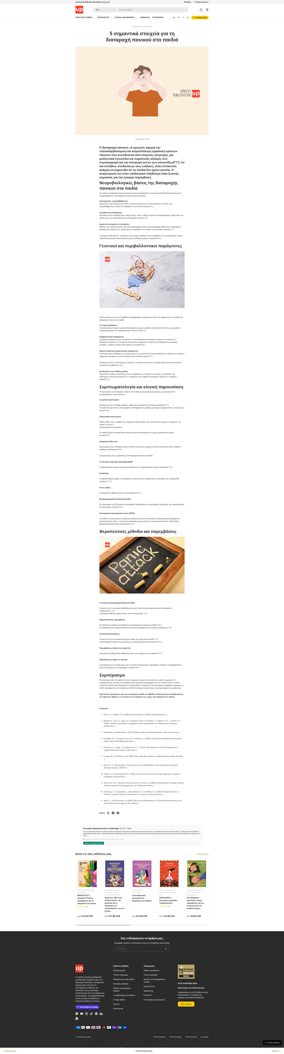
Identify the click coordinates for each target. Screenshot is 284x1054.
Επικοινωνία (118, 1008)
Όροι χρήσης (205, 1037)
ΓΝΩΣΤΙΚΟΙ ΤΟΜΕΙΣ (83, 17)
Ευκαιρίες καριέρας (120, 983)
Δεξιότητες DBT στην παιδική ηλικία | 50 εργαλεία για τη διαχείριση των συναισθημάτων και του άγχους (114, 904)
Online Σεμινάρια (150, 975)
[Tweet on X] (108, 813)
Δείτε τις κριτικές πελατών (94, 843)
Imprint (116, 1004)
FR (179, 18)
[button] (207, 9)
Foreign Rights (119, 999)
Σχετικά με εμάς (119, 970)
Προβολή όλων (203, 854)
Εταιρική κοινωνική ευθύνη (123, 979)
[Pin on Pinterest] (117, 813)
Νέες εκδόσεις (186, 1004)
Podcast (187, 2)
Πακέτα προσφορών (152, 970)
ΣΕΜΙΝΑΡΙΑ (145, 17)
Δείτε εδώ (106, 2)
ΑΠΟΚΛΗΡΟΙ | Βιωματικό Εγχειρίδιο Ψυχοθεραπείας (168, 900)
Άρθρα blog (148, 991)
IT (183, 18)
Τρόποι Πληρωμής (120, 975)
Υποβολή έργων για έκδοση (124, 995)
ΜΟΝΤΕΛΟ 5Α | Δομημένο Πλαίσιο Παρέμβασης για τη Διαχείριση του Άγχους (86, 899)
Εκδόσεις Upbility (85, 1037)
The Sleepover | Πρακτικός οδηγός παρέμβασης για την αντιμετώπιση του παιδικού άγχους (195, 903)
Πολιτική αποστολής (191, 1037)
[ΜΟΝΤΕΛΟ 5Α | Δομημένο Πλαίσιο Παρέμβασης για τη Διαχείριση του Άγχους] (87, 873)
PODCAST (148, 995)
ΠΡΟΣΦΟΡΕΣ (158, 17)
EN (174, 18)
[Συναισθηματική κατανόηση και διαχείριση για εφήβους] (142, 873)
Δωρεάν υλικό (149, 986)
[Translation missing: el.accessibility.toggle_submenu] (94, 17)
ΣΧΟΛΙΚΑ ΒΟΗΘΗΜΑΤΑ (124, 17)
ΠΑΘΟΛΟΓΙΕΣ (103, 17)
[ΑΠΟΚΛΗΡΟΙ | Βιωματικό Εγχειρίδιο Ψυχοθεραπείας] (169, 873)
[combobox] (140, 9)
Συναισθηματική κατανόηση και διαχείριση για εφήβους (142, 898)
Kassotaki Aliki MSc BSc (142, 26)
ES (188, 18)
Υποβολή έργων (202, 2)
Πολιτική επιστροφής (175, 1037)
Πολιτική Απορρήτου (159, 1037)
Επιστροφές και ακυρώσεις (154, 999)
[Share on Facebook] (113, 813)
